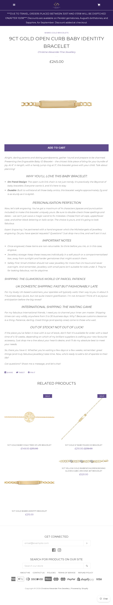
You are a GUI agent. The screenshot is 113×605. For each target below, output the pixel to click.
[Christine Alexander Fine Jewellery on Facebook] (54, 550)
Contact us (38, 573)
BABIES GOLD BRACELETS (56, 33)
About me (25, 573)
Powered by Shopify (79, 588)
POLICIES (51, 573)
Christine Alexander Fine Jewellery (56, 52)
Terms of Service (66, 573)
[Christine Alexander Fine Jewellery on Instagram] (59, 550)
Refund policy (85, 573)
